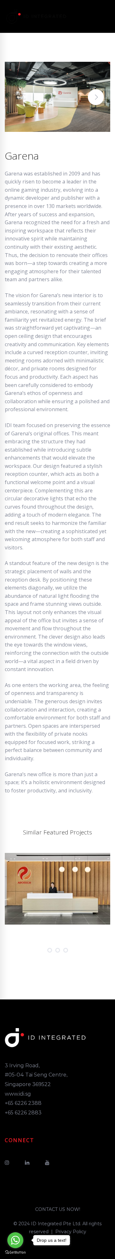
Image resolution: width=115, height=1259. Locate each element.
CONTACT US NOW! (57, 1209)
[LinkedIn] (27, 1163)
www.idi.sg (18, 1094)
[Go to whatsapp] (15, 1240)
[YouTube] (47, 1163)
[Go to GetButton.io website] (15, 1252)
